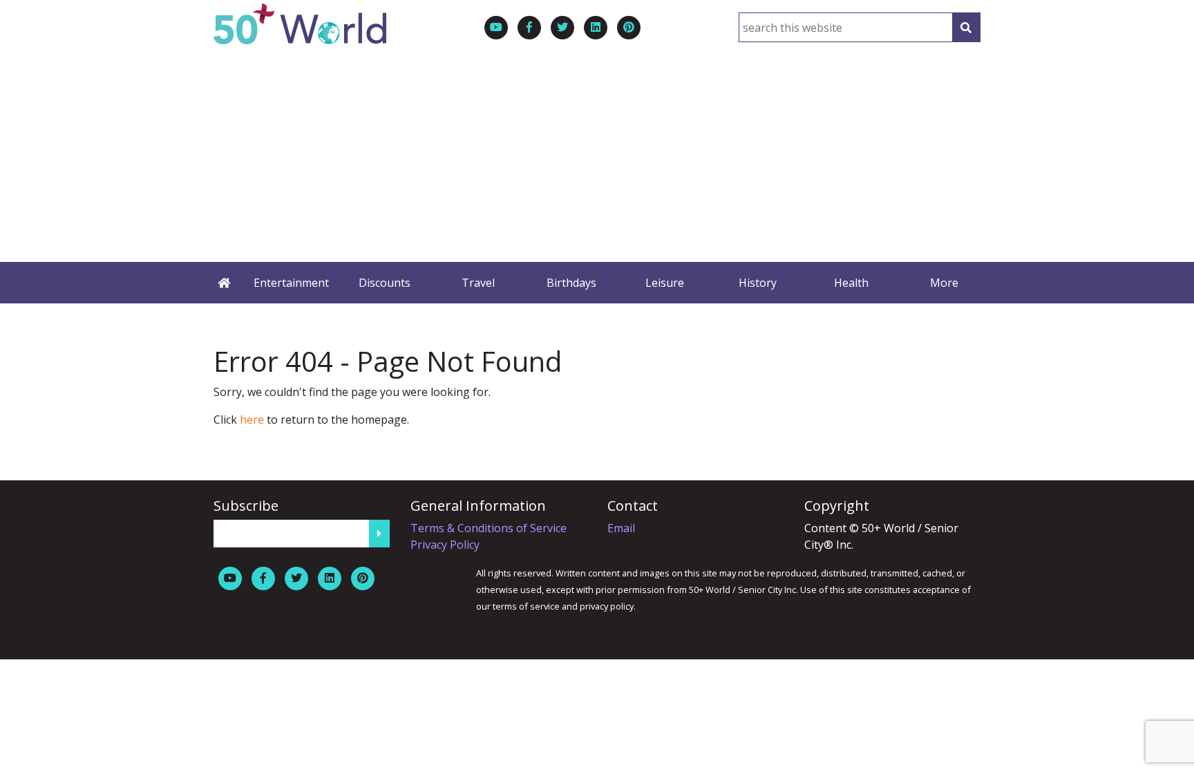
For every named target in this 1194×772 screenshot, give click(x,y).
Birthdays (571, 282)
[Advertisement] (597, 148)
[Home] (224, 282)
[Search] (966, 27)
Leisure (664, 282)
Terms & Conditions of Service (488, 528)
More (944, 282)
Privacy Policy (445, 544)
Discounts (384, 282)
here (252, 419)
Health (851, 282)
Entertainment (291, 282)
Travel (478, 282)
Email (621, 528)
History (758, 282)
